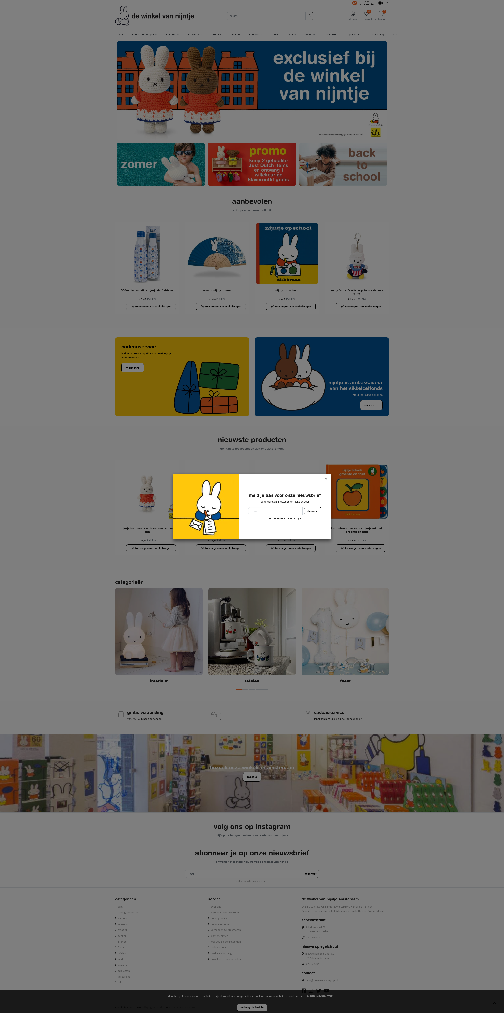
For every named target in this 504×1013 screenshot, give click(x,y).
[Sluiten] (326, 478)
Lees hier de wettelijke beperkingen (285, 518)
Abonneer (313, 511)
